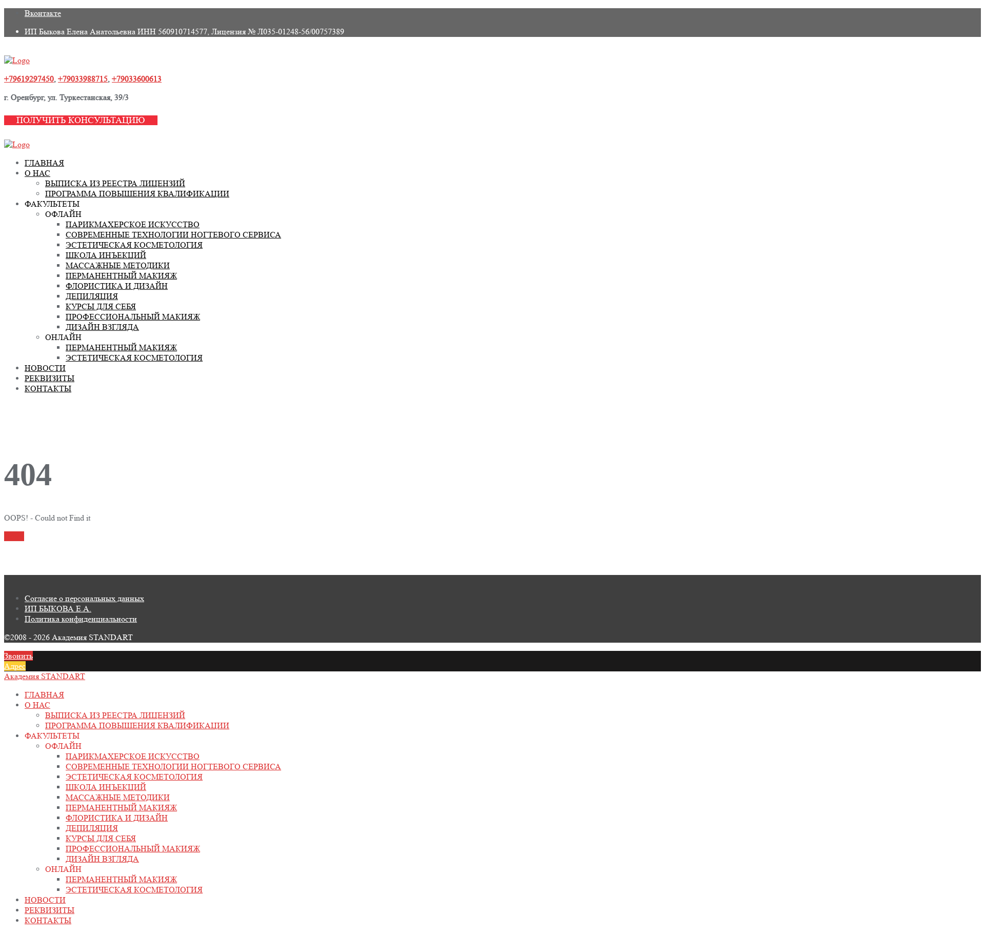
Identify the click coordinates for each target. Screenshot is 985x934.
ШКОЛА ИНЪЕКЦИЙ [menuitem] (106, 787)
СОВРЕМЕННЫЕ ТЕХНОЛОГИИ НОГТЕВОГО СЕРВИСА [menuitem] (173, 766)
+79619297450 (29, 79)
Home (14, 536)
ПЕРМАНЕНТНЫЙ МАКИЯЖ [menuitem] (121, 807)
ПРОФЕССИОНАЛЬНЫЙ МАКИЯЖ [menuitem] (133, 848)
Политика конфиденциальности (81, 619)
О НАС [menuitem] (37, 705)
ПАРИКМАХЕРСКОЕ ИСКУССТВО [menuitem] (133, 756)
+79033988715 (83, 79)
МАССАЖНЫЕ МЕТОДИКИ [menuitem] (118, 797)
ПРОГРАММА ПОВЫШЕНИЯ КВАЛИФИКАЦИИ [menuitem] (137, 725)
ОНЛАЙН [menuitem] (63, 869)
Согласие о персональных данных (84, 598)
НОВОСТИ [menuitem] (45, 900)
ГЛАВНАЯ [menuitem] (44, 695)
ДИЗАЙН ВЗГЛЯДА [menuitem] (102, 859)
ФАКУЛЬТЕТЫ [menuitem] (52, 736)
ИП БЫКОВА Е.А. (58, 608)
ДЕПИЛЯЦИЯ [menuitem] (92, 828)
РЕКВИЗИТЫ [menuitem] (49, 910)
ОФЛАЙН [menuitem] (63, 746)
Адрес (15, 666)
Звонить (18, 656)
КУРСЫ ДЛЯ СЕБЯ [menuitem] (101, 838)
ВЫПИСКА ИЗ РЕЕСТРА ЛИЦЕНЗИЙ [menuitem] (115, 715)
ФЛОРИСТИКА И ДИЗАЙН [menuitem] (117, 818)
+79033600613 (137, 79)
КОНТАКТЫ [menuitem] (48, 920)
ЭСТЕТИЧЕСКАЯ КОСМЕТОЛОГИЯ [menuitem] (134, 777)
